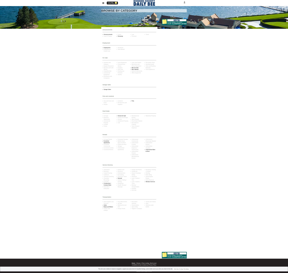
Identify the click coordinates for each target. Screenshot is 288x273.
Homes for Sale (122, 115)
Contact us (145, 265)
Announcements (108, 34)
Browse (139, 263)
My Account (153, 263)
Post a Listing (145, 263)
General (120, 178)
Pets (133, 101)
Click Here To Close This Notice (181, 269)
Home (133, 263)
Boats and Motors (108, 206)
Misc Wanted (135, 69)
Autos (105, 205)
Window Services (150, 181)
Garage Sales (107, 89)
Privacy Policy (152, 265)
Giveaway (120, 36)
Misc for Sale (135, 67)
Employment (107, 47)
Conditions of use (136, 265)
